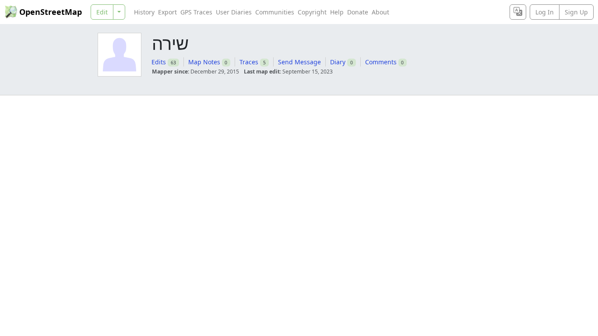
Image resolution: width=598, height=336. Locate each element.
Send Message (299, 62)
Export (167, 12)
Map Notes (204, 62)
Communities (274, 12)
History (144, 12)
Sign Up (576, 12)
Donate (357, 12)
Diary (337, 62)
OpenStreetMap (50, 12)
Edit (102, 12)
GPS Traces (196, 12)
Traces (248, 62)
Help (337, 12)
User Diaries (234, 12)
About (380, 12)
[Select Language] (518, 12)
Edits (158, 62)
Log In (544, 12)
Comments (381, 62)
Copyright (312, 12)
